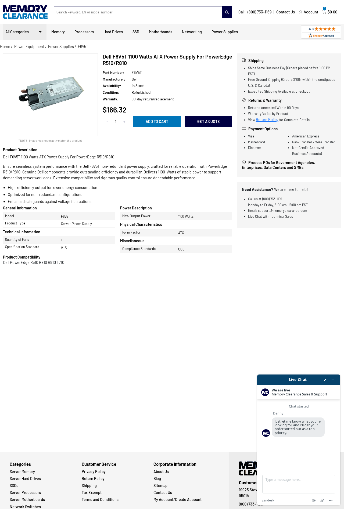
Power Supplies (225, 32)
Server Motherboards (27, 499)
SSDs (14, 485)
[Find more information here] (298, 440)
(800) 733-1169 (260, 12)
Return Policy (267, 119)
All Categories (17, 32)
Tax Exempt (92, 492)
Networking (192, 32)
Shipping (89, 485)
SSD (135, 32)
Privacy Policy (94, 471)
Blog (157, 478)
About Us (161, 471)
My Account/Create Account (177, 499)
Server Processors (25, 492)
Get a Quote (208, 121)
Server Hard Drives (25, 478)
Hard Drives (113, 32)
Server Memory (22, 471)
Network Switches (25, 506)
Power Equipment (29, 46)
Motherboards (160, 32)
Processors (84, 32)
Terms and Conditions (100, 499)
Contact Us (285, 12)
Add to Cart (157, 121)
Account (311, 12)
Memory (58, 32)
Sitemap (160, 485)
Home (5, 46)
